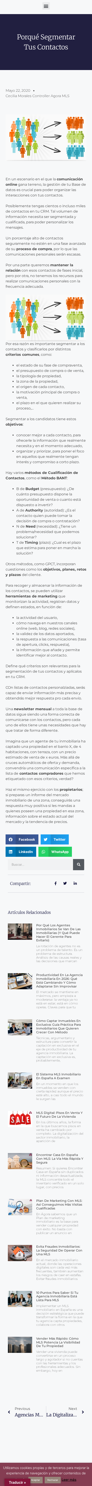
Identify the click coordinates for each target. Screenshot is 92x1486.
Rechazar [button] (52, 1480)
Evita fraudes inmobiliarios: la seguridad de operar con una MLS (59, 1250)
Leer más (69, 1479)
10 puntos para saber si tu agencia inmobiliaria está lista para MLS (57, 1296)
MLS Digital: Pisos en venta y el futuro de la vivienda (59, 1115)
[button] (46, 6)
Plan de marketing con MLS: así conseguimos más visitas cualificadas (59, 1204)
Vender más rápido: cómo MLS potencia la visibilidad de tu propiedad (58, 1342)
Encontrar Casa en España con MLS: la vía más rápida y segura (59, 1158)
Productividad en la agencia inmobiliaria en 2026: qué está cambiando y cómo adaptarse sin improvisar (59, 980)
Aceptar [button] (35, 1480)
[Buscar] (78, 864)
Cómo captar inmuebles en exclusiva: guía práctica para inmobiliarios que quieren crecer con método (58, 1026)
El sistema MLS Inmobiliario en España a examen (58, 1076)
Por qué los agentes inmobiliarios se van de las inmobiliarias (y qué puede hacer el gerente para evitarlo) (58, 932)
